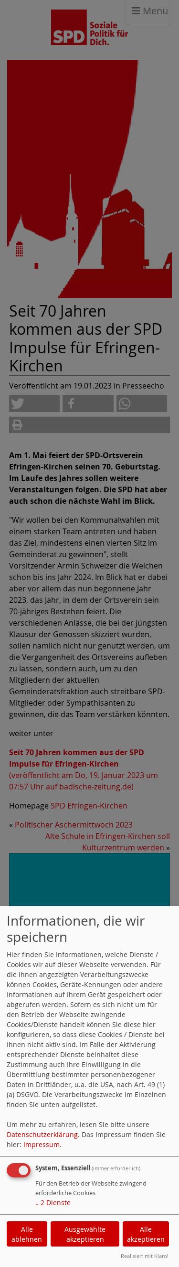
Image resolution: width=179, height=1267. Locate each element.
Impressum (41, 1144)
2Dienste (53, 1202)
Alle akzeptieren (146, 1234)
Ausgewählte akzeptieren (84, 1234)
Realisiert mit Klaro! (144, 1255)
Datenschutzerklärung (42, 1134)
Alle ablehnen (26, 1234)
